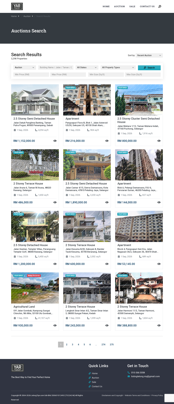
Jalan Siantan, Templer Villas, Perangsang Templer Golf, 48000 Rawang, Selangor (34, 250)
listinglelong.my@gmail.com (145, 376)
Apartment (72, 118)
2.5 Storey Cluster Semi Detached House (138, 120)
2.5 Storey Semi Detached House (34, 118)
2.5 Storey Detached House (30, 245)
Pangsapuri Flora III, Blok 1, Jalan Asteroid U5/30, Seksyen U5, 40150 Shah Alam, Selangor (87, 124)
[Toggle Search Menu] (160, 6)
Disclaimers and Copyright (112, 395)
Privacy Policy (157, 395)
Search (151, 67)
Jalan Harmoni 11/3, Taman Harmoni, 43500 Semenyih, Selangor (136, 312)
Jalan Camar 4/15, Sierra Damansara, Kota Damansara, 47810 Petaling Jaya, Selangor (87, 189)
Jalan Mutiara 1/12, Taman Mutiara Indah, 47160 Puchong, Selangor (138, 127)
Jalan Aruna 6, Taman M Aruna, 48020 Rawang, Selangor (32, 189)
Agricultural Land (24, 306)
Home (106, 6)
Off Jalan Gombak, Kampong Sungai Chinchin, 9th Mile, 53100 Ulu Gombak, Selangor (32, 312)
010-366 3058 (138, 372)
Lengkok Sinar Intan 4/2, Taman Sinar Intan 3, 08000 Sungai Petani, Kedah (87, 312)
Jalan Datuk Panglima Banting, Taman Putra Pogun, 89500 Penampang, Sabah (33, 124)
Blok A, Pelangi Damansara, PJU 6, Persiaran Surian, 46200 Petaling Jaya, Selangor (136, 189)
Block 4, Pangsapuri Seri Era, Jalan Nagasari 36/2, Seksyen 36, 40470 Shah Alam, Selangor (137, 250)
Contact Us (147, 6)
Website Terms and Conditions (137, 395)
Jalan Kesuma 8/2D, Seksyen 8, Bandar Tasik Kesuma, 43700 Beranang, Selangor (86, 250)
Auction (119, 6)
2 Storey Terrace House (28, 183)
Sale (132, 6)
